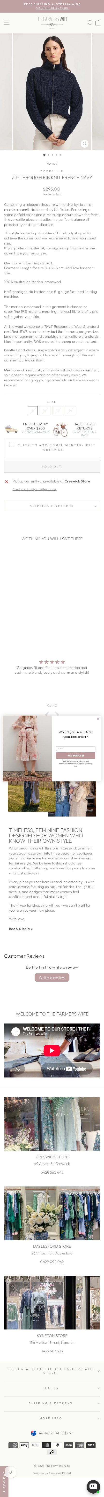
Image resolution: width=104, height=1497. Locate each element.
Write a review (52, 977)
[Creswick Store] (52, 1124)
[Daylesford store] (52, 1213)
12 (57, 410)
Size (52, 402)
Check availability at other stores (35, 489)
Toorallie (52, 171)
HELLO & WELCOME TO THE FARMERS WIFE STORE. (51, 1371)
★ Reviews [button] (4, 1482)
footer (51, 1388)
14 (70, 410)
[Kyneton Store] (52, 1303)
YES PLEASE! (75, 755)
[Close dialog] (98, 719)
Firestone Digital (60, 1473)
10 (45, 410)
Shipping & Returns (52, 506)
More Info (50, 1418)
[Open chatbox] (93, 1487)
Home (50, 163)
